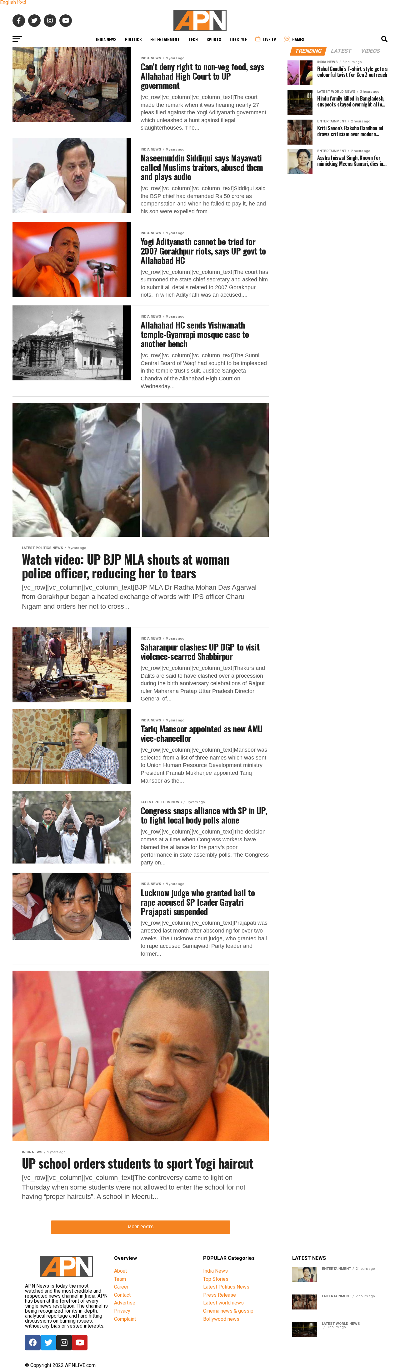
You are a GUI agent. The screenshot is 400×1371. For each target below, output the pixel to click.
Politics (133, 39)
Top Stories (215, 1279)
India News (106, 39)
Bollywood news (221, 1319)
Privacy (122, 1311)
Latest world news (223, 1303)
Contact (122, 1295)
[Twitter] (48, 1342)
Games (298, 39)
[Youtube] (80, 1342)
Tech (193, 39)
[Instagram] (64, 1342)
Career (121, 1287)
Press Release (219, 1295)
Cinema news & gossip (228, 1311)
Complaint (125, 1319)
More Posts (141, 1227)
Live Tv (269, 39)
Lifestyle (238, 39)
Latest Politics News (226, 1287)
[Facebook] (33, 1342)
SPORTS (214, 39)
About (120, 1271)
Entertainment (165, 39)
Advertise (124, 1303)
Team (120, 1279)
